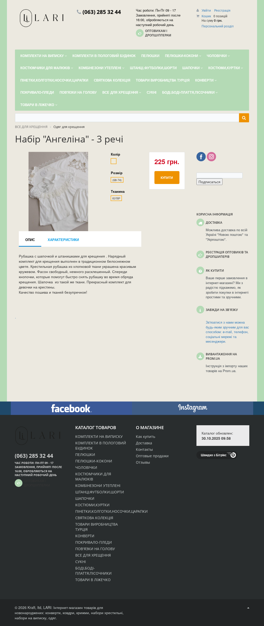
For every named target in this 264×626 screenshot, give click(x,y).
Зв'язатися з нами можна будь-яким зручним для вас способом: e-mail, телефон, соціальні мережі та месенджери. (227, 332)
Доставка (144, 442)
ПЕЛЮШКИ (85, 454)
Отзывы (143, 462)
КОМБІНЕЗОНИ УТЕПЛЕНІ (97, 485)
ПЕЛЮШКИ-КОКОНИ (93, 461)
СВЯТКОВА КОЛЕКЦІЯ (94, 517)
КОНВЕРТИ (84, 535)
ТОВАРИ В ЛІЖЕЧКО (93, 579)
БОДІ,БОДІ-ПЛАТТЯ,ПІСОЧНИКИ (93, 571)
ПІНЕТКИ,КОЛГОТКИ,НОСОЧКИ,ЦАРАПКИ (111, 511)
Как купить (145, 436)
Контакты (144, 449)
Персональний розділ (218, 26)
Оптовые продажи (152, 455)
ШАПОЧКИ (84, 498)
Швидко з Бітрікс (214, 455)
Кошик (206, 16)
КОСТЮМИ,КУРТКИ (92, 504)
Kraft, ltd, (35, 607)
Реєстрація (222, 10)
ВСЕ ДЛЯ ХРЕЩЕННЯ (93, 555)
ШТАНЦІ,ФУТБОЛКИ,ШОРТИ (99, 491)
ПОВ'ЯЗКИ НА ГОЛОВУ (95, 548)
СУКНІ (80, 561)
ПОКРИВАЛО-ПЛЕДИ (93, 542)
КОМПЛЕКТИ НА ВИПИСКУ (99, 436)
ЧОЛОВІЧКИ (86, 467)
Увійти (207, 10)
